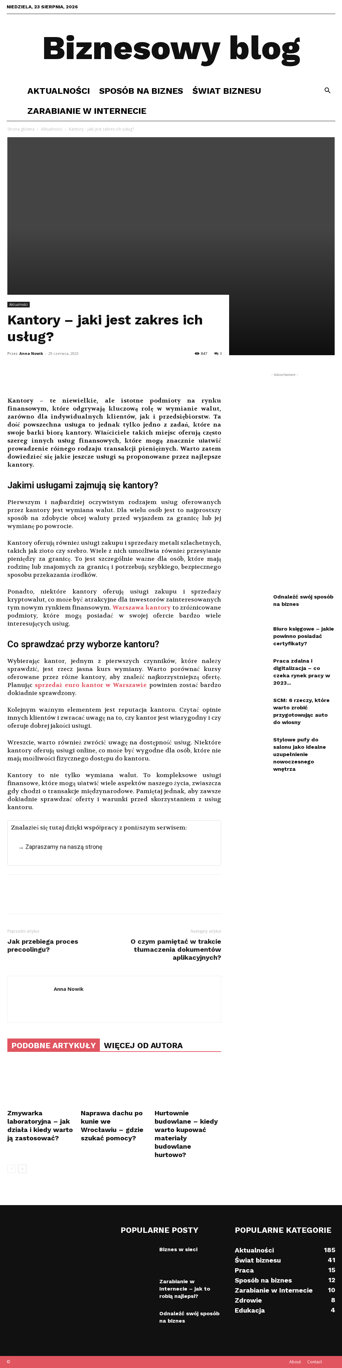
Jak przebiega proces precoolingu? (42, 945)
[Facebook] (14, 378)
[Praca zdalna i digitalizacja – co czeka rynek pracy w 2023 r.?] (251, 669)
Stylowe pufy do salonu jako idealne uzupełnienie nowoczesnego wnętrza (299, 754)
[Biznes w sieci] (137, 1257)
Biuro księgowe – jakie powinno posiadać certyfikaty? (303, 636)
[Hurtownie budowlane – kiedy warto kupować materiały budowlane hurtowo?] (188, 1084)
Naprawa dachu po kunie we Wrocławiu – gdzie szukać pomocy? (112, 1125)
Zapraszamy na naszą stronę (64, 846)
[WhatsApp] (60, 378)
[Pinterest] (44, 378)
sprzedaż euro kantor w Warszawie (91, 685)
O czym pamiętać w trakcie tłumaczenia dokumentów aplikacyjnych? (176, 949)
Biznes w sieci (178, 1249)
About (295, 1362)
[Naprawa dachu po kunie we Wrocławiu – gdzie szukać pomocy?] (114, 1084)
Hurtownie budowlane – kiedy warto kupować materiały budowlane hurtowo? (186, 1134)
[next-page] (22, 1169)
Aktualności (58, 91)
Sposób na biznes (141, 91)
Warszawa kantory (142, 608)
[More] (76, 378)
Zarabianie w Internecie (86, 111)
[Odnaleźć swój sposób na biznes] (251, 605)
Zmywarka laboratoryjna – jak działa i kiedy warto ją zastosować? (40, 1125)
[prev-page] (11, 1169)
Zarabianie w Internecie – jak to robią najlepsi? (184, 1288)
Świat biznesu (226, 91)
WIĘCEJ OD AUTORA (143, 1045)
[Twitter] (29, 378)
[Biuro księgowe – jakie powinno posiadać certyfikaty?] (251, 637)
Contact (314, 1362)
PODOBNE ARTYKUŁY (53, 1045)
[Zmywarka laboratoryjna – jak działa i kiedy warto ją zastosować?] (40, 1084)
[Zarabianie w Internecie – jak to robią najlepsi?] (137, 1289)
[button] (327, 91)
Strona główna (20, 129)
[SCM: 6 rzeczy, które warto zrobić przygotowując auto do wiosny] (251, 708)
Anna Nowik (31, 353)
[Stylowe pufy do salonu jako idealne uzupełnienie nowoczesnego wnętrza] (251, 747)
